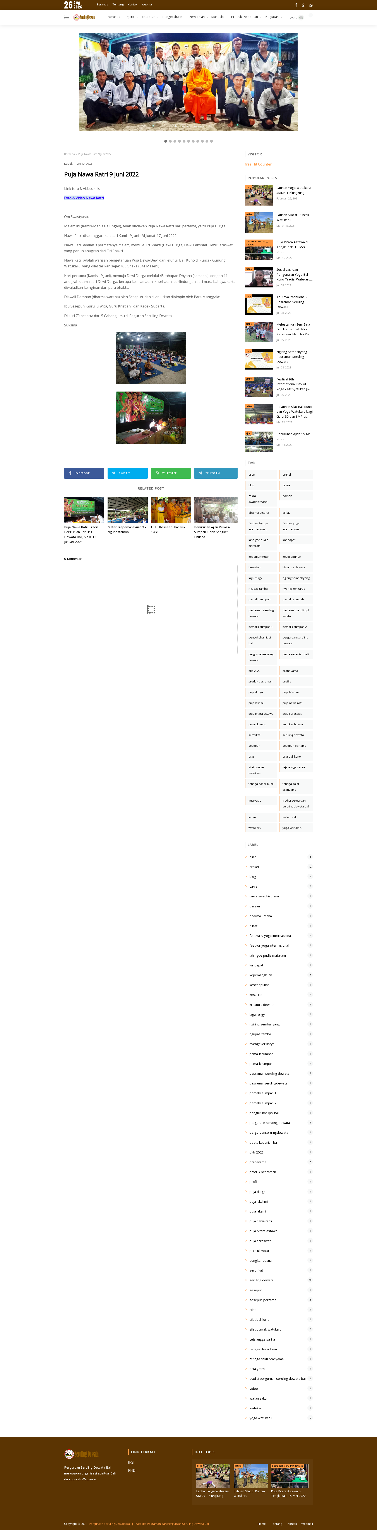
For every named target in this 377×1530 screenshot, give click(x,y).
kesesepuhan (292, 557)
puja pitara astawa (260, 714)
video (252, 817)
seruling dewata (293, 735)
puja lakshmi (291, 692)
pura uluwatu (257, 724)
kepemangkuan (258, 557)
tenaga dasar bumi (261, 784)
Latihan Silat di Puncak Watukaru (292, 217)
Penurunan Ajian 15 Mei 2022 (293, 436)
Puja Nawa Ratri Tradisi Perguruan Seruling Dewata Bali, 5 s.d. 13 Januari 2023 (81, 534)
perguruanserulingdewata (260, 657)
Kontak (132, 4)
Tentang (118, 4)
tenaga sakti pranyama (291, 787)
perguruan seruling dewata (295, 640)
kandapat (289, 540)
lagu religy (255, 578)
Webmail (147, 4)
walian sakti (290, 817)
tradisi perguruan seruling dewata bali (296, 803)
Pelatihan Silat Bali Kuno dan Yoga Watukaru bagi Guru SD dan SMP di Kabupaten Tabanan (294, 411)
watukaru (254, 828)
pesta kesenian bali (296, 654)
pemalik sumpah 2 (295, 627)
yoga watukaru (292, 828)
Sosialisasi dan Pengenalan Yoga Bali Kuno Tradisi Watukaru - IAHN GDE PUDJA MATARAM (294, 274)
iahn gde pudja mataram (258, 543)
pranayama (290, 671)
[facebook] (296, 5)
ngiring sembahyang (296, 578)
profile (287, 681)
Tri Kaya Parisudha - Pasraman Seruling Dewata (291, 302)
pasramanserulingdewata (296, 613)
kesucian (254, 567)
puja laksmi (256, 703)
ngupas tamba (258, 589)
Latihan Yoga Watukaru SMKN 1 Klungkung (293, 190)
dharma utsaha (258, 513)
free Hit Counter (258, 164)
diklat (286, 513)
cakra (286, 485)
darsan (287, 496)
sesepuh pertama (294, 746)
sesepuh (254, 746)
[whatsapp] (303, 5)
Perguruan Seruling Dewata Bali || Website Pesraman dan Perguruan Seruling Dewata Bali (149, 1524)
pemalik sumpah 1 (260, 627)
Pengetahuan (172, 16)
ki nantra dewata (294, 567)
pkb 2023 (254, 671)
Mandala (217, 16)
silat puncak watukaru (256, 770)
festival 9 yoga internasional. (258, 526)
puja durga (255, 692)
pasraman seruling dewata (256, 243)
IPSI (131, 1462)
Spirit (130, 16)
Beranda (102, 4)
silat (251, 756)
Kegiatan (272, 16)
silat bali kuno (292, 756)
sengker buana (293, 724)
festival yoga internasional (291, 526)
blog (248, 187)
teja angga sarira (294, 767)
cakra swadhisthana (257, 499)
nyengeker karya (294, 589)
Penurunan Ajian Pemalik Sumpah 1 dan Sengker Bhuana (212, 532)
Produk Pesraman (244, 16)
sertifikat (254, 735)
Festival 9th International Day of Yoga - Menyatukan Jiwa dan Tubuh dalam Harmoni (294, 384)
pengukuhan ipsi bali (259, 640)
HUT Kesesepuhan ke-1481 (168, 529)
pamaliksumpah (293, 599)
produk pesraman (260, 681)
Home (262, 1524)
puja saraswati (292, 714)
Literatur (148, 16)
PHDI (132, 1470)
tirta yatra (254, 800)
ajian (248, 433)
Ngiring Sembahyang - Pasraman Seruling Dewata (292, 357)
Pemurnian (197, 16)
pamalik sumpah (259, 599)
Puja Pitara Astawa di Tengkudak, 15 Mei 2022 (292, 247)
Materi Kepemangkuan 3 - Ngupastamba (127, 529)
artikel (249, 214)
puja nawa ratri (293, 703)
